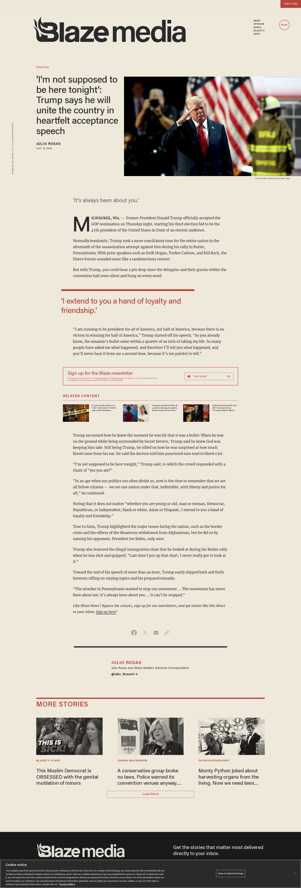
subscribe (291, 4)
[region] (150, 874)
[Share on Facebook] (134, 632)
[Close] (295, 873)
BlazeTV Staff (48, 760)
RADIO (257, 27)
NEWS (257, 21)
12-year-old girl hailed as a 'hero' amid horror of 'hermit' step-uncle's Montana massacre (104, 408)
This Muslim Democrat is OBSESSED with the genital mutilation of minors (67, 777)
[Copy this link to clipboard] (167, 632)
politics (42, 67)
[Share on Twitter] (145, 632)
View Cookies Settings (231, 873)
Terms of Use (117, 378)
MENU (284, 25)
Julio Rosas (48, 144)
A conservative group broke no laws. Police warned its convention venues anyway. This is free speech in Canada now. (149, 778)
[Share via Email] (156, 632)
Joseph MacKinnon (132, 760)
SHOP (257, 34)
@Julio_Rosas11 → (124, 674)
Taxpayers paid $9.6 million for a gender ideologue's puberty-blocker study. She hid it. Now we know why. (165, 408)
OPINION (259, 24)
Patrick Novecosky (214, 760)
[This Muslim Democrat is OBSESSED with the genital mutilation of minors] (69, 735)
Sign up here (106, 612)
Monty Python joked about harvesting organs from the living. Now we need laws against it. (228, 778)
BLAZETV (259, 31)
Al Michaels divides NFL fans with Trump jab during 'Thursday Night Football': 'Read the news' (224, 408)
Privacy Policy (101, 378)
